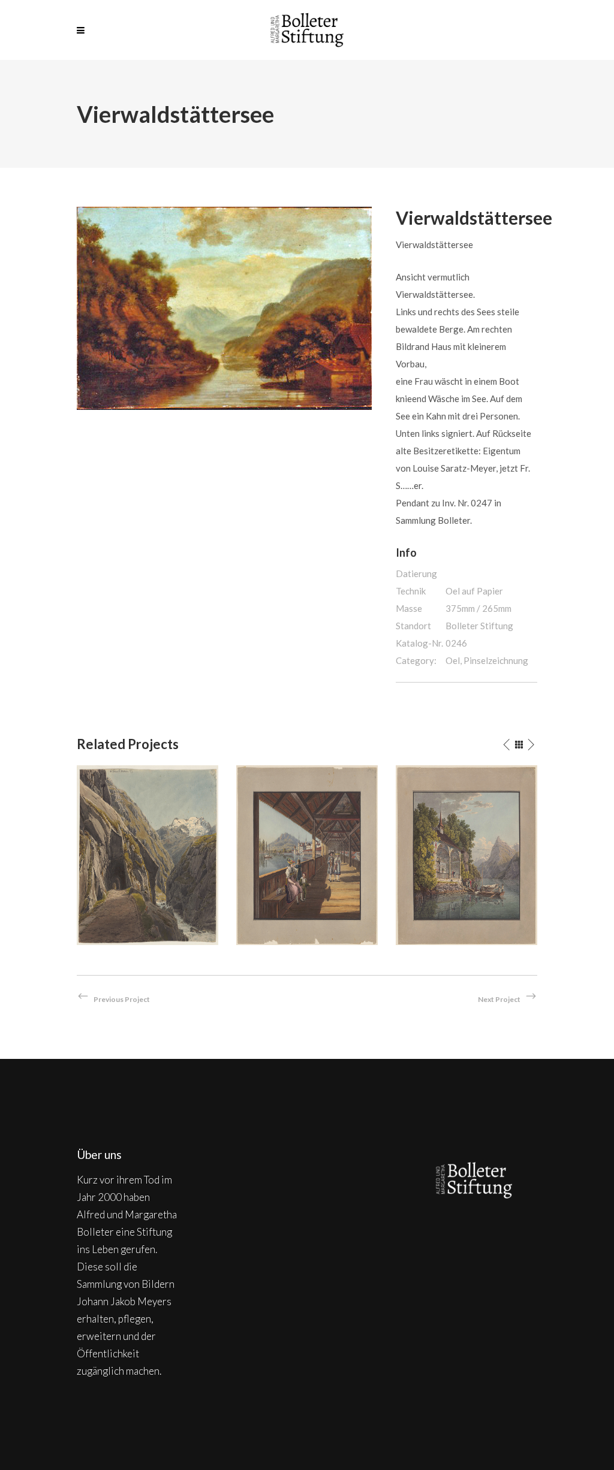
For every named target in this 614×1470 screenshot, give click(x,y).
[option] (147, 855)
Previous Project (122, 999)
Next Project (499, 999)
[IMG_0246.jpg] (224, 306)
